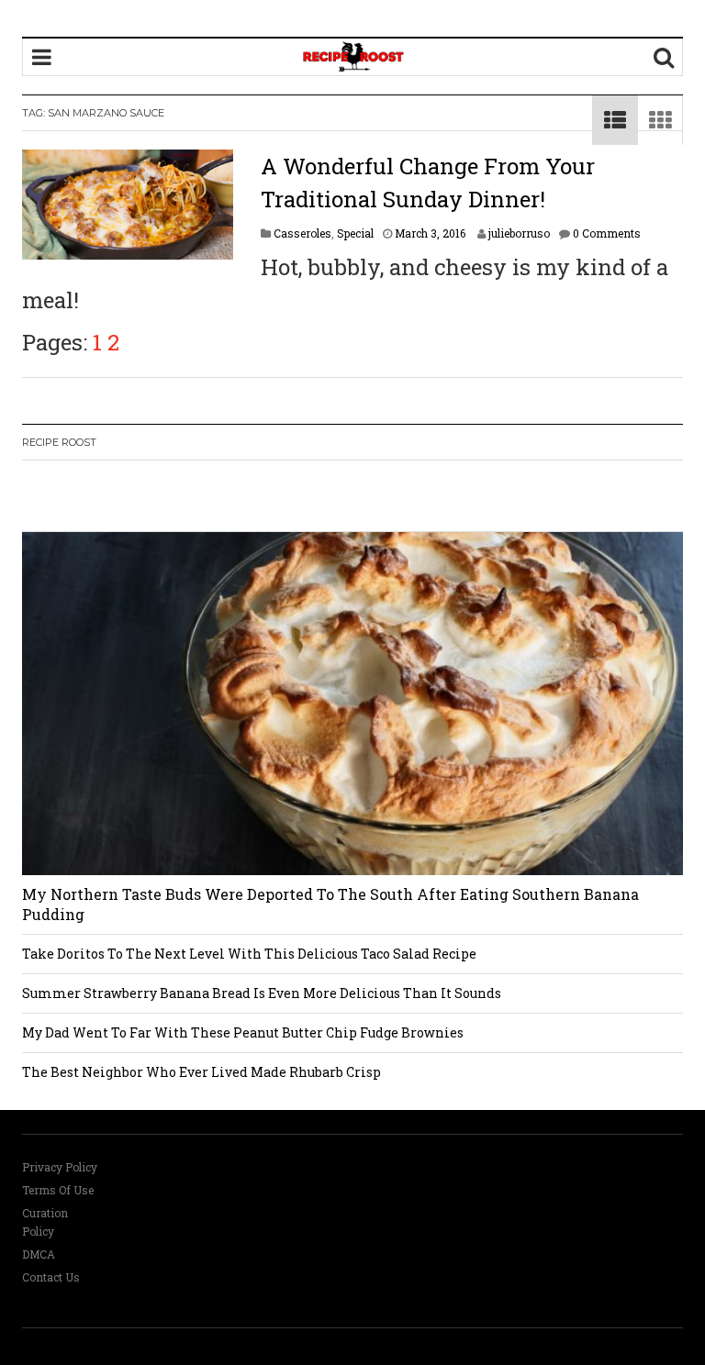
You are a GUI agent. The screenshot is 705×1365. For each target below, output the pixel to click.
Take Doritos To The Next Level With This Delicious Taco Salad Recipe (249, 953)
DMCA (38, 1254)
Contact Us (51, 1277)
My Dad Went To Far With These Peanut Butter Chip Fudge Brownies (243, 1032)
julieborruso (519, 233)
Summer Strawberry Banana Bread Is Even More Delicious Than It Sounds (261, 993)
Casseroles (302, 233)
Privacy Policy (59, 1167)
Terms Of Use (58, 1189)
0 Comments (607, 233)
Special (355, 233)
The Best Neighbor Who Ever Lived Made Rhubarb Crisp (201, 1072)
